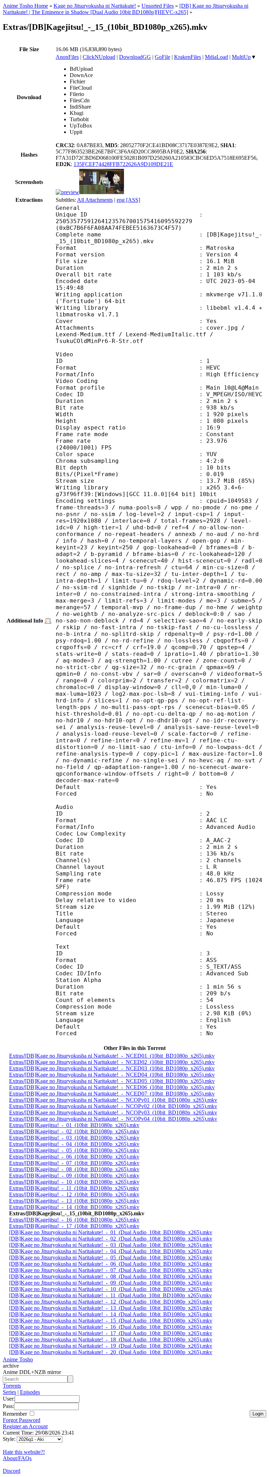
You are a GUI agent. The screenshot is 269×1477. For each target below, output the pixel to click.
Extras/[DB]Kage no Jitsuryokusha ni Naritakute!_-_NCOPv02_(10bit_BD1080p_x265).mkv (113, 1106)
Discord (11, 1471)
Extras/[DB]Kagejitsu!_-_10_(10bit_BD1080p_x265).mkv (74, 1182)
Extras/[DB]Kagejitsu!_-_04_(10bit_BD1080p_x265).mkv (74, 1144)
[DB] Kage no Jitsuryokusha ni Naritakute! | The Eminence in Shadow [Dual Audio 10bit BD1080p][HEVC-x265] (125, 9)
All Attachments (95, 200)
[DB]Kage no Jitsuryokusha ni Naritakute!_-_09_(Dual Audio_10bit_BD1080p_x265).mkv (110, 1283)
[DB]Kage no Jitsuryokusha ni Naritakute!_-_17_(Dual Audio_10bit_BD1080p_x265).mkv (110, 1333)
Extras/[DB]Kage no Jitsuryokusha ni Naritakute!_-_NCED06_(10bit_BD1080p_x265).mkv (112, 1087)
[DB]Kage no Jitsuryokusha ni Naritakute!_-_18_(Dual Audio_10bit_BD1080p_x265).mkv (110, 1339)
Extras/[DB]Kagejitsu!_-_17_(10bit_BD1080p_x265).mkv (74, 1226)
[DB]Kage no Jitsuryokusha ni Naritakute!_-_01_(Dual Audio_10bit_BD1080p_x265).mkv (110, 1232)
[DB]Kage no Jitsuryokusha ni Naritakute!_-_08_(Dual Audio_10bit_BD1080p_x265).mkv (110, 1276)
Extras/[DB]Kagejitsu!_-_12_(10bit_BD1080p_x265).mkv (74, 1194)
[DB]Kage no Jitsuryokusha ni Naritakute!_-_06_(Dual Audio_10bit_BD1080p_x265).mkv (110, 1264)
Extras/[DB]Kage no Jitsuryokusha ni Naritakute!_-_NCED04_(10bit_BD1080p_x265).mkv (112, 1075)
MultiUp (241, 57)
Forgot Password (21, 1420)
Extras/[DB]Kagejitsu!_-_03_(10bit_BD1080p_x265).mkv (74, 1138)
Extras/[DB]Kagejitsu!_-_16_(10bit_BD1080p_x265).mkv (74, 1220)
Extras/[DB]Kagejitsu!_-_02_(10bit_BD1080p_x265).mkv (74, 1131)
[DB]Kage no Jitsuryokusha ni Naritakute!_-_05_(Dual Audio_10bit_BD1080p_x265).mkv (110, 1257)
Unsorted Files (158, 6)
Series (9, 1392)
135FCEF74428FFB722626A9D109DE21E (123, 164)
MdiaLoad (216, 57)
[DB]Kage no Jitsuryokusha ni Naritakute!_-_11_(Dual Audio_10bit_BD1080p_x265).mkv (110, 1295)
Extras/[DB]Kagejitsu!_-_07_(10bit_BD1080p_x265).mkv (74, 1163)
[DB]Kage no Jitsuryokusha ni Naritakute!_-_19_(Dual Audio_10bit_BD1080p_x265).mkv (110, 1346)
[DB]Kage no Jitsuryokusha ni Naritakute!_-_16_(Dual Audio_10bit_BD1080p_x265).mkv (110, 1327)
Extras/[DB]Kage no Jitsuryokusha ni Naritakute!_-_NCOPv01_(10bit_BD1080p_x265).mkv (113, 1100)
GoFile (162, 57)
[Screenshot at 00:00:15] (67, 192)
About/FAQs (17, 1458)
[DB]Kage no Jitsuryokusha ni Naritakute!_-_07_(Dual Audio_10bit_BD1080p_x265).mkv (110, 1270)
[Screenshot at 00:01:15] (101, 192)
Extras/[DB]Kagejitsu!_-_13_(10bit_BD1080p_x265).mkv (74, 1201)
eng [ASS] (128, 200)
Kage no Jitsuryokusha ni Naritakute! (95, 6)
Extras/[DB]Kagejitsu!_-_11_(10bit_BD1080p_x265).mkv (74, 1188)
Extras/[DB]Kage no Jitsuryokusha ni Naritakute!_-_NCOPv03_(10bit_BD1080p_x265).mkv (113, 1112)
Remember (15, 1414)
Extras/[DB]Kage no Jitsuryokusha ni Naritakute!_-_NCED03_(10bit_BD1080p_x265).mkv (112, 1068)
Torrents (12, 1386)
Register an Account (25, 1426)
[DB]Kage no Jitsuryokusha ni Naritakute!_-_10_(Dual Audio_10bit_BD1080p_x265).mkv (110, 1289)
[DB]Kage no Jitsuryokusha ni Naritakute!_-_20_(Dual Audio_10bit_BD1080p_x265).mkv (110, 1352)
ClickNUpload (99, 57)
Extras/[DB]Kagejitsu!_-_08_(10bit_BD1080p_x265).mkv (74, 1169)
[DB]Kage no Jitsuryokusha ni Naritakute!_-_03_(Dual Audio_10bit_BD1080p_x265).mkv (110, 1245)
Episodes (30, 1392)
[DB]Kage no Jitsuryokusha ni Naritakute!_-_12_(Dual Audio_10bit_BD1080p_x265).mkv (110, 1302)
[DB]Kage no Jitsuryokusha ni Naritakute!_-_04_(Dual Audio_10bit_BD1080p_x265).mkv (110, 1251)
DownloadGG (135, 57)
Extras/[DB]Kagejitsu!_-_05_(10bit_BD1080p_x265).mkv (74, 1150)
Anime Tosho (18, 1359)
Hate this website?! (24, 1452)
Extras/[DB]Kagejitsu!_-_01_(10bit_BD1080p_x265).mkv (74, 1125)
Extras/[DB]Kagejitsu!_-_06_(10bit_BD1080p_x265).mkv (74, 1157)
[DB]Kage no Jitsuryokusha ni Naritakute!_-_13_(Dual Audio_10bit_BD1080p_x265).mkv (110, 1308)
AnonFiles (67, 57)
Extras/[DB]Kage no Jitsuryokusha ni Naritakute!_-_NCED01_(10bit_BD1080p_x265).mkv (112, 1056)
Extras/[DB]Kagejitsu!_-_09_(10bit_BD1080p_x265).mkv (74, 1176)
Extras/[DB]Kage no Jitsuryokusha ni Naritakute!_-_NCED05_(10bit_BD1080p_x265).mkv (112, 1081)
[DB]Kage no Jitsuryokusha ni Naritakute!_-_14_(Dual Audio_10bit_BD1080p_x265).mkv (110, 1314)
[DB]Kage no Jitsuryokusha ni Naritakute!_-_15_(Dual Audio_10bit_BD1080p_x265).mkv (110, 1321)
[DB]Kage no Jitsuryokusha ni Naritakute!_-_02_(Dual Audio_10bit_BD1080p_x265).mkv (110, 1239)
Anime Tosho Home (25, 6)
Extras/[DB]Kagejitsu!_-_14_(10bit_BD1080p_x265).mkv (74, 1207)
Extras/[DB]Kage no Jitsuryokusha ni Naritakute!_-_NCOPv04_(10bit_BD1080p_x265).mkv (113, 1119)
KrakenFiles (187, 57)
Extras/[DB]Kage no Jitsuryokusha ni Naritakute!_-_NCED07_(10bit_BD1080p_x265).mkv (112, 1094)
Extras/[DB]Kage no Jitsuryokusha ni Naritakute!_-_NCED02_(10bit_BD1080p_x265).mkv (112, 1062)
